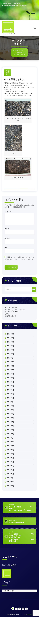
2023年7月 (10, 458)
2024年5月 (10, 430)
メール (7, 238)
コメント (8, 212)
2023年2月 (10, 474)
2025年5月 (10, 390)
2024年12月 (11, 406)
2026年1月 (10, 358)
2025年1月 (10, 402)
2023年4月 (10, 466)
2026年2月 (10, 354)
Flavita (30, 614)
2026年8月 (10, 334)
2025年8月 (10, 378)
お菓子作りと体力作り (12, 312)
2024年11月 (10, 410)
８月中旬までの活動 (11, 308)
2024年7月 (10, 422)
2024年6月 (10, 426)
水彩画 (7, 314)
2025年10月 (10, 370)
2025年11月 (10, 366)
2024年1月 (10, 438)
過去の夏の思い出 (10, 316)
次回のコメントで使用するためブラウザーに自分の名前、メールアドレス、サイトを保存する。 (19, 259)
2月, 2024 (7, 72)
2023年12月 (10, 442)
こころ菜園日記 (20, 51)
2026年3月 (10, 350)
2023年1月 (10, 478)
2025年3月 (10, 398)
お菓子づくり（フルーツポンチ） (15, 310)
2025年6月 (10, 386)
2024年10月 (11, 414)
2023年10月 (10, 446)
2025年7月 (10, 382)
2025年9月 (10, 374)
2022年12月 (10, 482)
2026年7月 (10, 338)
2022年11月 (10, 486)
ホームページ (17, 50)
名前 (7, 229)
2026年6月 (10, 342)
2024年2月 (10, 434)
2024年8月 (10, 418)
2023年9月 (10, 450)
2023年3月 (10, 470)
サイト (7, 248)
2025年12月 (10, 362)
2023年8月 (10, 454)
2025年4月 (10, 394)
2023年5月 (10, 462)
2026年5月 (10, 346)
